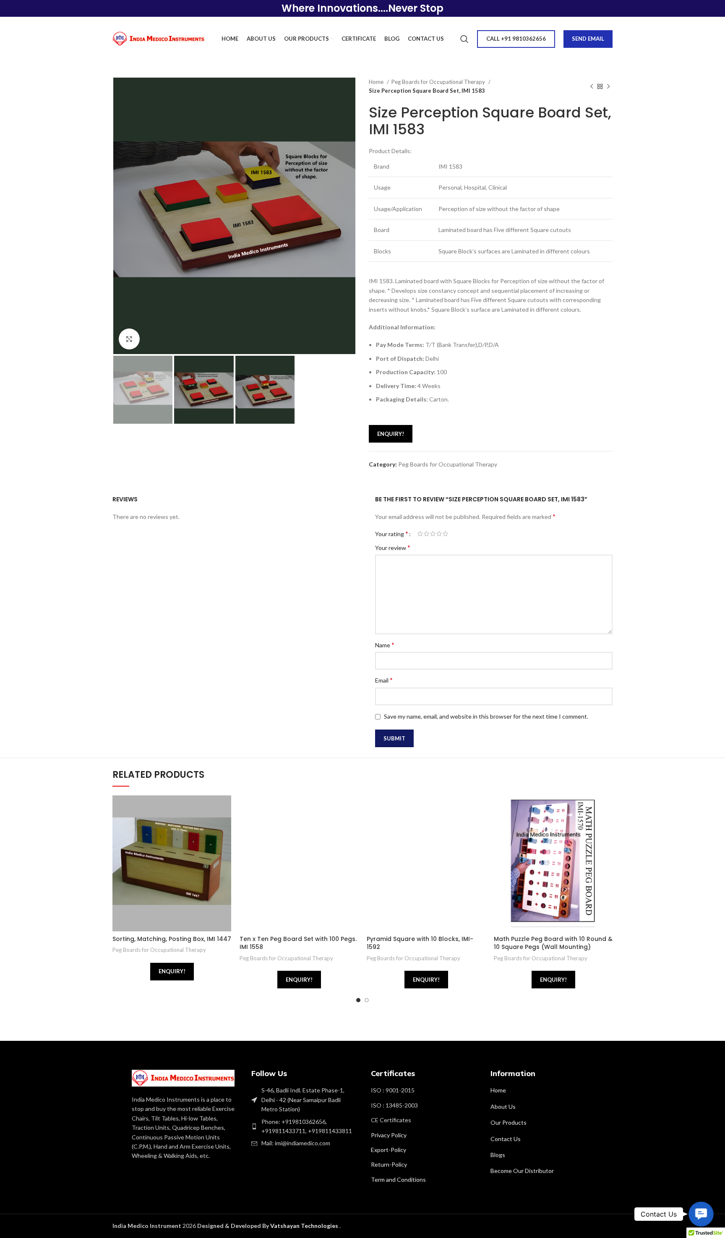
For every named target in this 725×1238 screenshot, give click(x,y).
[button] (701, 1214)
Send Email (588, 38)
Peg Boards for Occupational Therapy (438, 81)
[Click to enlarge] (129, 338)
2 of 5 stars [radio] (426, 534)
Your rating (391, 533)
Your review (392, 547)
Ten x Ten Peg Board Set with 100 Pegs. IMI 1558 (298, 943)
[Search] (464, 39)
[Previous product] (591, 86)
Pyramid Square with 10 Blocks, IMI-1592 (420, 943)
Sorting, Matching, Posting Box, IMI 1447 (171, 939)
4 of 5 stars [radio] (439, 534)
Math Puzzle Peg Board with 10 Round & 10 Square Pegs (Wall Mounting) (553, 943)
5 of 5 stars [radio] (445, 534)
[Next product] (608, 86)
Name (384, 645)
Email (384, 680)
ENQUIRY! (390, 433)
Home (377, 81)
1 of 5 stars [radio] (420, 534)
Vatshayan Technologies (304, 1225)
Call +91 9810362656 (516, 38)
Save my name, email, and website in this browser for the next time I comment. (486, 716)
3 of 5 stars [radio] (433, 534)
